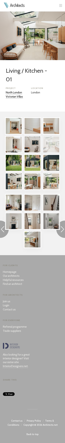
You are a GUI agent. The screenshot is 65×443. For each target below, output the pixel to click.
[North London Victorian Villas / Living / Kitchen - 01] (51, 152)
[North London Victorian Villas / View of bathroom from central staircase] (51, 228)
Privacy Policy (34, 420)
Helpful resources (13, 280)
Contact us (9, 309)
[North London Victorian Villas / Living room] (13, 210)
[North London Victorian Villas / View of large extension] (32, 247)
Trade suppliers (12, 331)
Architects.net (50, 424)
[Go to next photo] (60, 230)
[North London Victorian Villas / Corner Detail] (32, 133)
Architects (17, 5)
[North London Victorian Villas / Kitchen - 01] (51, 133)
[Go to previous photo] (4, 230)
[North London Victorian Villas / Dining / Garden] (51, 189)
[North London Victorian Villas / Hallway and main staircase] (51, 210)
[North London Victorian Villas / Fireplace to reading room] (13, 228)
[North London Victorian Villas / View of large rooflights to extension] (13, 189)
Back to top (33, 434)
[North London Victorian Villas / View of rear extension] (32, 170)
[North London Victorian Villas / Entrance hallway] (32, 228)
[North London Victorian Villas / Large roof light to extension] (32, 152)
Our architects (11, 275)
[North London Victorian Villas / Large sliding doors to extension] (51, 170)
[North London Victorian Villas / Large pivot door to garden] (32, 189)
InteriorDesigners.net (15, 366)
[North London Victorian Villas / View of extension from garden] (13, 170)
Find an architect (12, 284)
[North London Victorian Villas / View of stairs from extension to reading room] (13, 133)
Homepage (9, 272)
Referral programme (15, 326)
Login (6, 305)
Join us (6, 301)
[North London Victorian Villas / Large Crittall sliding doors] (32, 210)
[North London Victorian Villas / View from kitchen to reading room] (13, 152)
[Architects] (6, 7)
